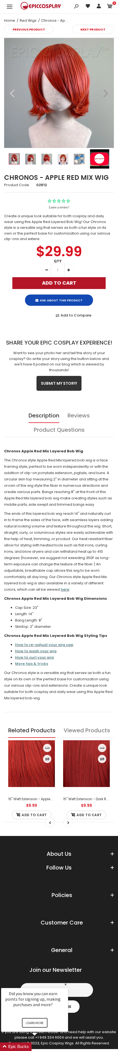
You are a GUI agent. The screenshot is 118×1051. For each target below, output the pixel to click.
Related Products (31, 730)
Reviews (79, 415)
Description (44, 415)
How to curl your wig (34, 657)
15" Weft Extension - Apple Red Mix (36, 799)
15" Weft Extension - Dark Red (87, 799)
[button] (41, 1046)
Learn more (35, 1023)
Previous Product (29, 29)
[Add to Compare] (47, 759)
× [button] (65, 984)
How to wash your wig (36, 651)
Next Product (92, 29)
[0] (110, 7)
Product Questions (59, 430)
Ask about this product (61, 300)
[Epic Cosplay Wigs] (41, 6)
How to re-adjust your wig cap (44, 644)
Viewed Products (87, 730)
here (65, 589)
